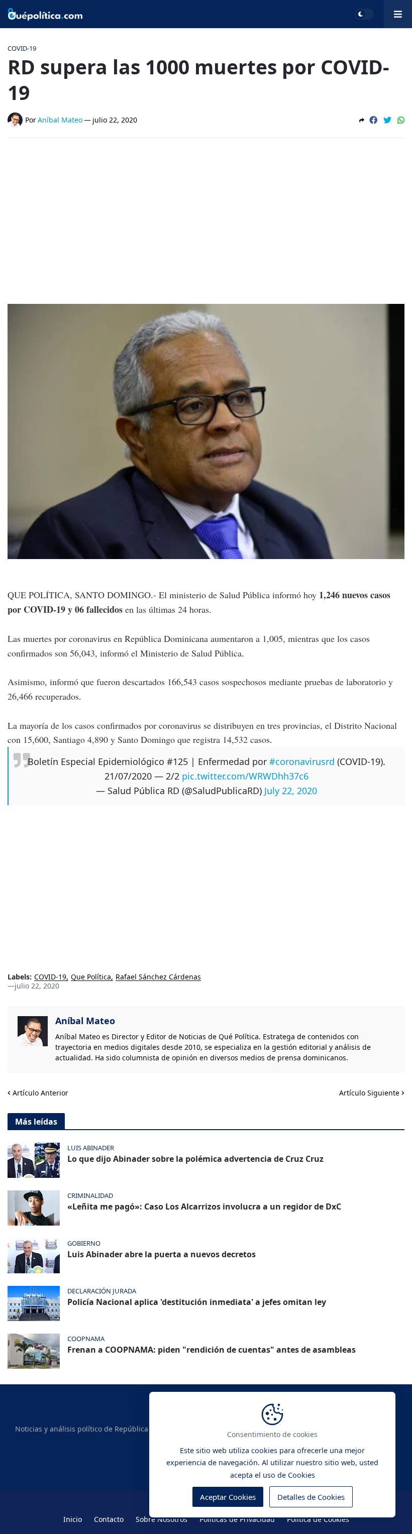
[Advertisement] (206, 221)
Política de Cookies (318, 1519)
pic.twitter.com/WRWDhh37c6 (245, 776)
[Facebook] (373, 120)
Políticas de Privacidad (237, 1519)
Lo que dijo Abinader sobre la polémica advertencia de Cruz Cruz (195, 1159)
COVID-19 (50, 977)
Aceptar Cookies (228, 1497)
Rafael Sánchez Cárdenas (158, 977)
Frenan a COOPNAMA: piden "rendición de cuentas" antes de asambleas (211, 1350)
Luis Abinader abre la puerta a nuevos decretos (161, 1254)
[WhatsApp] (400, 120)
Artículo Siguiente (369, 1093)
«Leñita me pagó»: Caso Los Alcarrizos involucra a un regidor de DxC (204, 1206)
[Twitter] (387, 120)
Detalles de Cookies (311, 1497)
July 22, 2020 (290, 791)
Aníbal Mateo (85, 1021)
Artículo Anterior (40, 1093)
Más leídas (36, 1121)
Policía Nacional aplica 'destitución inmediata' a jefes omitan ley (196, 1302)
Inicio (72, 1519)
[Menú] (398, 14)
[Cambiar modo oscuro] (364, 14)
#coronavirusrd (302, 761)
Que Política (91, 977)
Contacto (109, 1519)
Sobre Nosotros (161, 1519)
